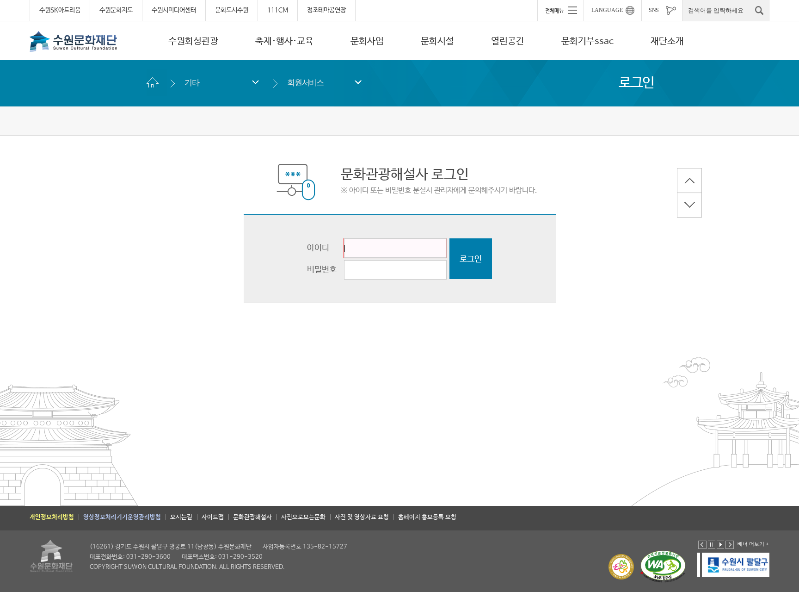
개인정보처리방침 (52, 517)
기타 (191, 82)
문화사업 (367, 41)
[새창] (734, 565)
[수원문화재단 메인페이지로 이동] (73, 41)
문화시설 (437, 41)
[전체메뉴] (560, 10)
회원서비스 (305, 82)
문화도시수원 (231, 10)
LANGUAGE (607, 10)
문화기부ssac (587, 41)
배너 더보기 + (753, 544)
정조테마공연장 (326, 10)
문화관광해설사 (252, 517)
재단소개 (667, 41)
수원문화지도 (116, 10)
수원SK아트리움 (59, 10)
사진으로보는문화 (303, 517)
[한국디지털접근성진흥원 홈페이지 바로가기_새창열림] (663, 566)
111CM (277, 10)
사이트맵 (213, 517)
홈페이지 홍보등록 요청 (427, 517)
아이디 (318, 248)
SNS (654, 10)
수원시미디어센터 (174, 10)
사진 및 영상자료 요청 (362, 517)
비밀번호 (322, 269)
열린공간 (507, 41)
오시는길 (181, 517)
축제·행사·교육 (284, 41)
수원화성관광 (193, 41)
